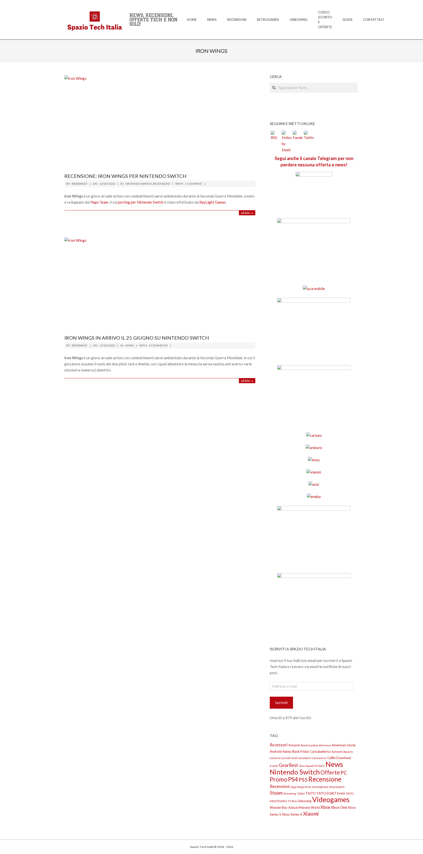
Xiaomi (311, 813)
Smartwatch (337, 787)
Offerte (330, 772)
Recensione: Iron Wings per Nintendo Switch (125, 176)
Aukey (286, 751)
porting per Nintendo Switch (141, 202)
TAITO (311, 793)
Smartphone (320, 787)
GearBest (288, 765)
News (129, 345)
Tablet (301, 793)
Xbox (325, 807)
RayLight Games (212, 202)
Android (276, 751)
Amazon (294, 745)
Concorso (275, 758)
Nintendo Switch (138, 183)
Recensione (324, 779)
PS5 (303, 779)
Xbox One (339, 807)
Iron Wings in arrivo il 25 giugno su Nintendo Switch (136, 338)
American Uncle (344, 745)
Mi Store (319, 765)
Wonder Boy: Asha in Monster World (295, 807)
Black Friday (300, 751)
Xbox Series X (292, 814)
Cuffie (331, 758)
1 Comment (193, 183)
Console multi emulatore (296, 758)
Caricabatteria (320, 751)
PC (344, 772)
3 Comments (158, 345)
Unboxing (304, 801)
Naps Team (99, 202)
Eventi (274, 766)
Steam (276, 793)
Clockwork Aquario (341, 751)
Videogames (331, 799)
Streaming (289, 793)
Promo (278, 779)
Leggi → (247, 213)
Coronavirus (319, 758)
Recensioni (161, 183)
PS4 (293, 779)
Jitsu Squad (306, 766)
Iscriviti (281, 702)
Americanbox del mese (316, 745)
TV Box (292, 801)
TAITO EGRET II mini (331, 793)
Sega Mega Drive (300, 786)
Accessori (279, 744)
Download (343, 758)
